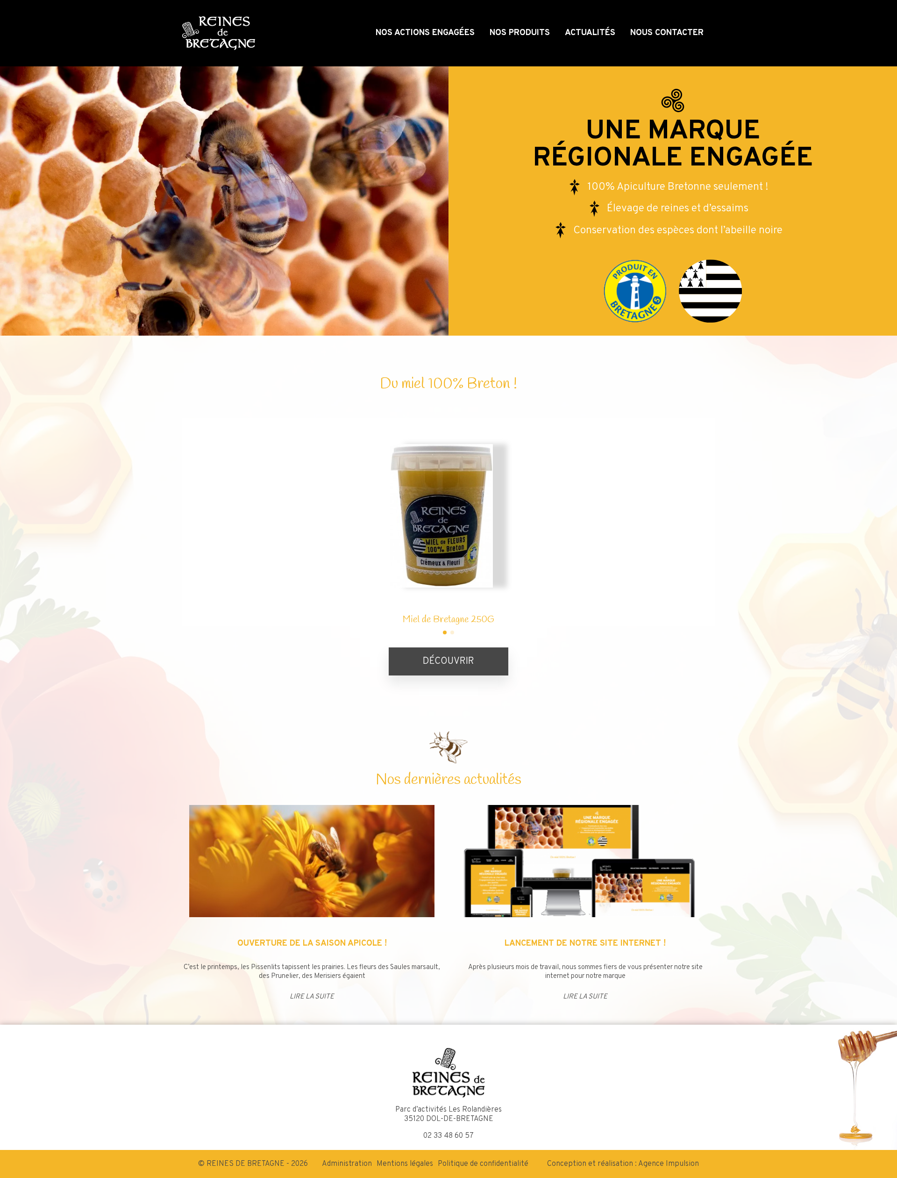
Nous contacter (667, 33)
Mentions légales (405, 1164)
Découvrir (448, 661)
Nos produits (520, 33)
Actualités (590, 33)
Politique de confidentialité (483, 1164)
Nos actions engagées (425, 33)
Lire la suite (312, 996)
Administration (347, 1164)
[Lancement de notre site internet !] (585, 861)
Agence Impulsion (668, 1164)
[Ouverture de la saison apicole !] (311, 861)
